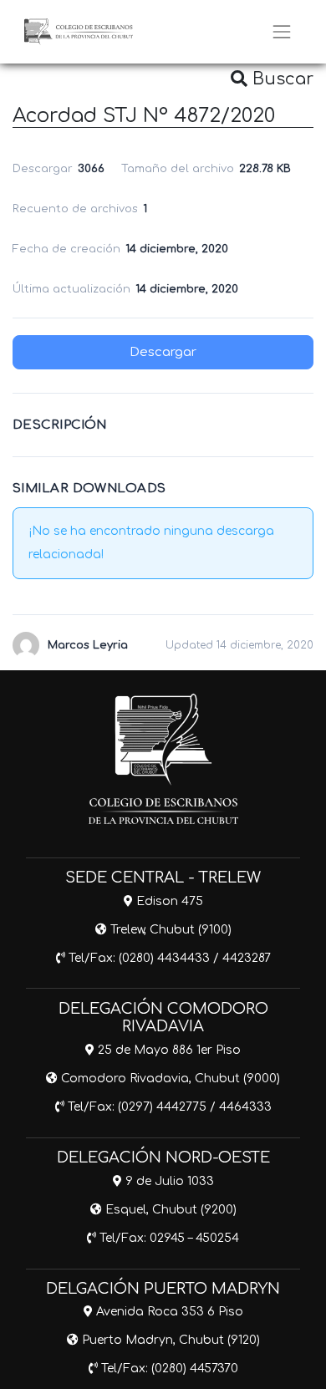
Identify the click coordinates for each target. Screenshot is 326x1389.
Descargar (163, 352)
